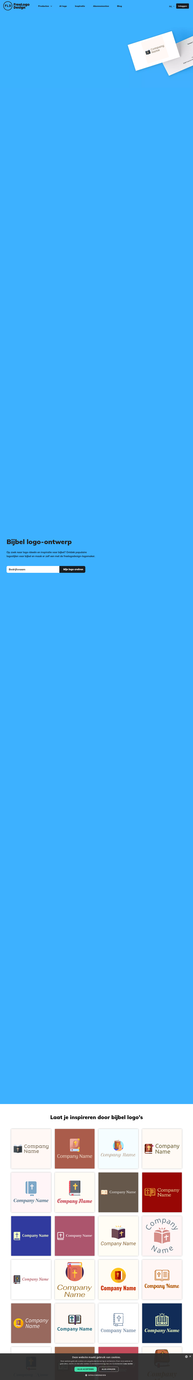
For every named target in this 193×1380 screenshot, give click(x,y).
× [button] (190, 1356)
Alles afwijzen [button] (108, 1369)
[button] (96, 1375)
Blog (119, 6)
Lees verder (128, 1364)
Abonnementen (101, 6)
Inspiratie (80, 6)
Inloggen (182, 6)
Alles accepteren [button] (85, 1369)
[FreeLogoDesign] (22, 5)
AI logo (63, 6)
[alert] (96, 1366)
